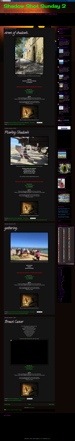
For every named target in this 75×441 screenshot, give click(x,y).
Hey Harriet (61, 31)
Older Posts (51, 404)
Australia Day (9, 313)
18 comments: (26, 218)
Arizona (8, 219)
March (61, 288)
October (61, 278)
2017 (60, 270)
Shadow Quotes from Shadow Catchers (25, 14)
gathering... (11, 228)
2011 (60, 301)
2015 (60, 273)
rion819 (41, 438)
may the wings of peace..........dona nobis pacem (66, 50)
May (60, 285)
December (61, 276)
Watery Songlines (62, 59)
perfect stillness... (66, 95)
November (61, 277)
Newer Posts (7, 404)
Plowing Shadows (17, 132)
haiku (8, 124)
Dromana (17, 313)
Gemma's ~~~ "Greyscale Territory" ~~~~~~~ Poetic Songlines (63, 93)
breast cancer (9, 400)
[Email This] (37, 122)
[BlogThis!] (38, 122)
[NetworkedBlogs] (64, 126)
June (60, 284)
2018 (60, 269)
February (61, 289)
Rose (27, 91)
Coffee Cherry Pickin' (62, 32)
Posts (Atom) (31, 407)
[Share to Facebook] (40, 122)
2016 (60, 272)
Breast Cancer (14, 322)
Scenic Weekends (62, 74)
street (23, 124)
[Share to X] (39, 122)
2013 (60, 298)
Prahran (11, 124)
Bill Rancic (29, 336)
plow (18, 219)
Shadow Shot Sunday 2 (35, 6)
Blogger (49, 438)
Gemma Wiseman (29, 187)
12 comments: (32, 311)
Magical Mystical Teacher (29, 90)
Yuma (35, 219)
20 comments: (32, 122)
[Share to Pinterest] (41, 122)
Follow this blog (64, 128)
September (61, 280)
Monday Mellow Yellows (63, 82)
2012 (60, 299)
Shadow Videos (39, 14)
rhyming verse (21, 219)
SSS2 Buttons (12, 14)
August (61, 281)
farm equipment (14, 219)
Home (6, 14)
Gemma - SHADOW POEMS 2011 (51, 14)
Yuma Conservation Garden (42, 219)
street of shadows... (17, 33)
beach (14, 313)
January (61, 296)
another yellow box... (66, 83)
